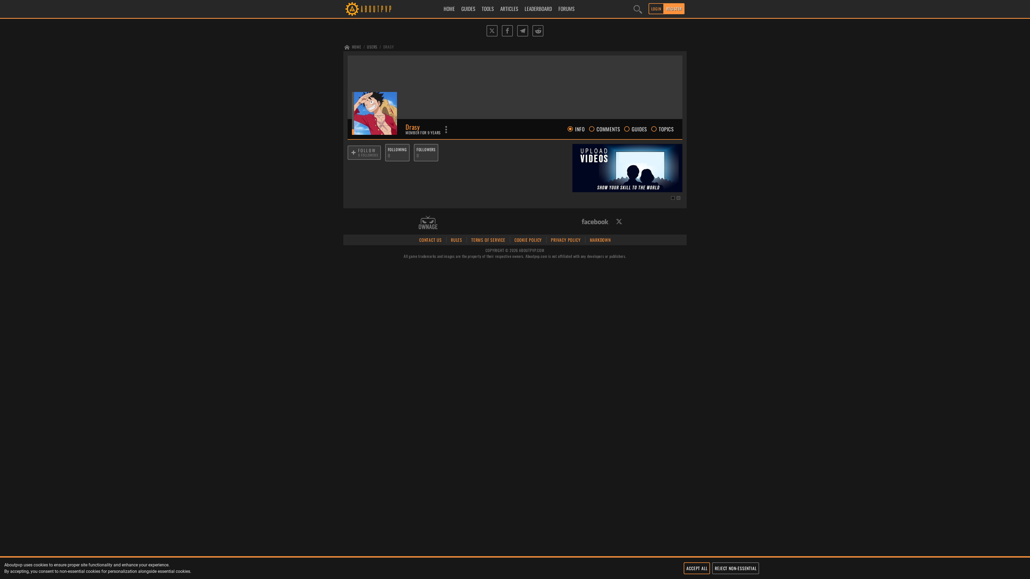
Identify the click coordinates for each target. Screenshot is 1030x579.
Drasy (388, 47)
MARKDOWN (600, 240)
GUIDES (468, 9)
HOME (449, 9)
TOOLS (488, 9)
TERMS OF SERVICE (488, 240)
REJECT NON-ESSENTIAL (735, 568)
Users (372, 47)
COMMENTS (608, 129)
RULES (456, 240)
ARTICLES (509, 9)
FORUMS (566, 9)
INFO (580, 129)
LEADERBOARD (538, 9)
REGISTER (674, 9)
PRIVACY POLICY (565, 240)
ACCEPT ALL (696, 568)
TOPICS (666, 129)
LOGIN (656, 9)
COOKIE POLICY (528, 240)
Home (356, 47)
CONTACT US (430, 240)
